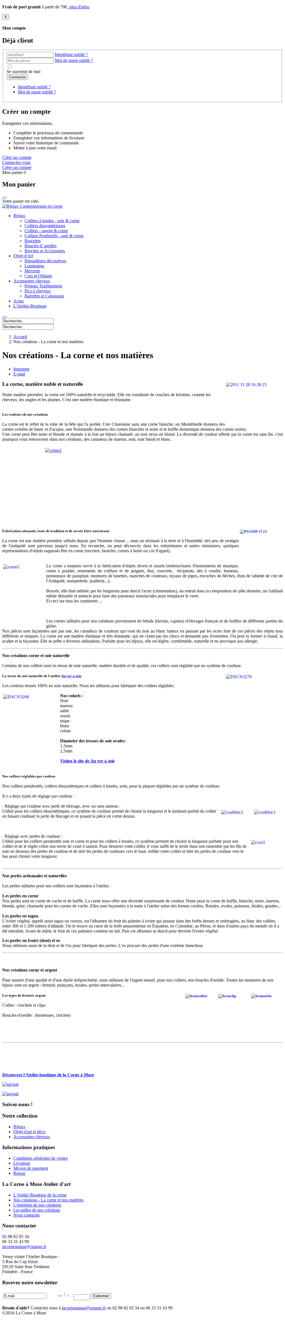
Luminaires (34, 265)
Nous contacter (26, 1215)
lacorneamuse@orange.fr (84, 1308)
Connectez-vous (16, 162)
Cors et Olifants (38, 275)
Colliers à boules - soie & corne (52, 220)
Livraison (21, 1163)
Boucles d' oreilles (40, 245)
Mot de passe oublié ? (74, 60)
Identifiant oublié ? (71, 54)
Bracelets (32, 240)
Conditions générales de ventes (40, 1158)
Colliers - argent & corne (46, 230)
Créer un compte (16, 157)
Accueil (20, 336)
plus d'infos (78, 6)
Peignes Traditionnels (43, 286)
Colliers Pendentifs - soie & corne (53, 235)
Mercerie (32, 270)
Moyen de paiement (30, 1168)
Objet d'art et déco (29, 1131)
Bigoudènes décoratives (45, 260)
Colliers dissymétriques (44, 225)
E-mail (19, 374)
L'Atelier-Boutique (29, 306)
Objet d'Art (23, 255)
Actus (18, 301)
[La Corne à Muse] (32, 206)
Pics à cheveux (37, 291)
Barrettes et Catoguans (44, 296)
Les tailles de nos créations (36, 1210)
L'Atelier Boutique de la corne (40, 1195)
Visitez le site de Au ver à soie (87, 761)
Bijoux (19, 215)
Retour (19, 1173)
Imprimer (21, 369)
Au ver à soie (71, 676)
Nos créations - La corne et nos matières (48, 1200)
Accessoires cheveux (31, 280)
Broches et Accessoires (44, 250)
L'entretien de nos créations (37, 1205)
